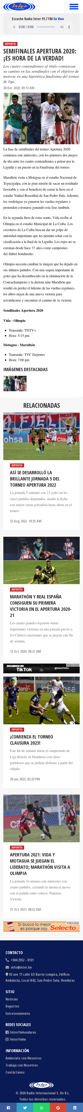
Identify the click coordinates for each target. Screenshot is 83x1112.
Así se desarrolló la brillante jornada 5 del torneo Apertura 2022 (35, 478)
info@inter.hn (21, 967)
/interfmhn (18, 1039)
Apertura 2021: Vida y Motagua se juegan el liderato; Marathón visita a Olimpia (40, 863)
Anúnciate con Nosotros (24, 1058)
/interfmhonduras (23, 1032)
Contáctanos (15, 1072)
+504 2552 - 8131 (22, 960)
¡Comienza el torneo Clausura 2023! (31, 739)
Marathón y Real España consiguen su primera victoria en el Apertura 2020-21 (40, 605)
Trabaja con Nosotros (22, 1065)
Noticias (12, 999)
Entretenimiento (18, 1013)
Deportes (10, 44)
